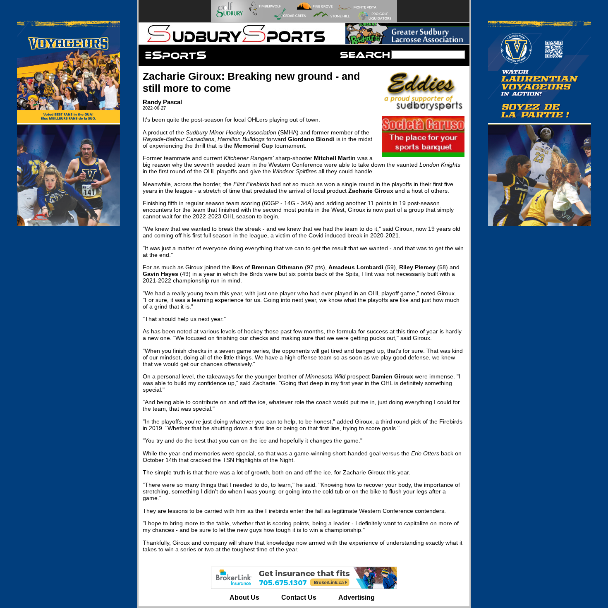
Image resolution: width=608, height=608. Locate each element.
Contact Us (298, 597)
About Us (244, 597)
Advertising (356, 597)
